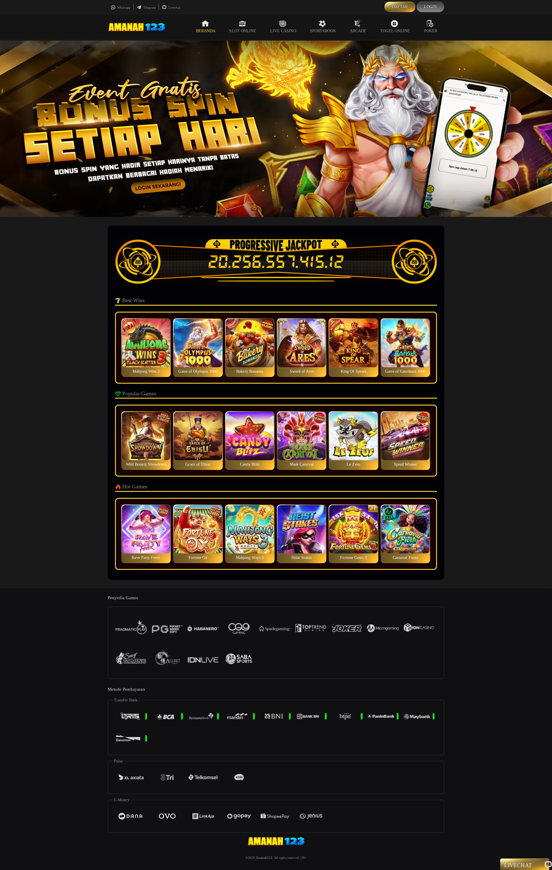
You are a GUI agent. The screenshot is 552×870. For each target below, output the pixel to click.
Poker (431, 31)
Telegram (149, 7)
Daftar (400, 7)
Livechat (174, 7)
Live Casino (283, 31)
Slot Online (242, 31)
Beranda (206, 31)
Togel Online (395, 31)
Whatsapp (123, 7)
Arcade (358, 31)
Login (430, 7)
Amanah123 (264, 857)
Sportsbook (323, 31)
